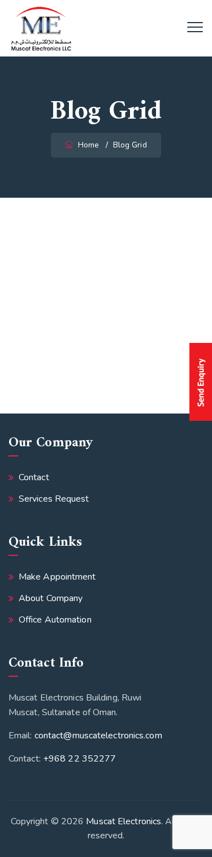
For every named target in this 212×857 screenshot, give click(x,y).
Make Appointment (57, 577)
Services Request (54, 499)
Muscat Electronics (123, 821)
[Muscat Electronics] (40, 28)
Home (87, 145)
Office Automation (55, 620)
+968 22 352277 (79, 758)
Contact (34, 477)
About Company (51, 598)
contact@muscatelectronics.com (98, 735)
